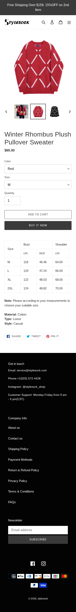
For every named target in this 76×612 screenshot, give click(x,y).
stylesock (43, 598)
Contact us (15, 438)
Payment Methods (20, 459)
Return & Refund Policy (23, 470)
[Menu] (69, 22)
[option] (21, 111)
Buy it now (38, 225)
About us (14, 427)
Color (7, 161)
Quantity (9, 193)
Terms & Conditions (21, 491)
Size (7, 177)
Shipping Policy (18, 449)
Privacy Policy (17, 481)
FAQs (12, 502)
